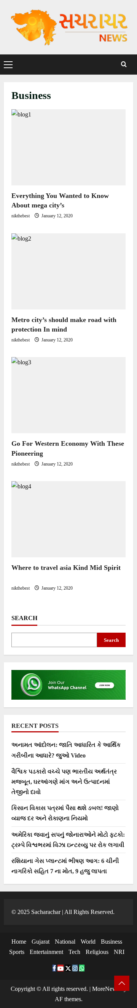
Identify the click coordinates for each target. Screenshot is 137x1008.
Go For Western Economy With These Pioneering (68, 395)
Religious (97, 952)
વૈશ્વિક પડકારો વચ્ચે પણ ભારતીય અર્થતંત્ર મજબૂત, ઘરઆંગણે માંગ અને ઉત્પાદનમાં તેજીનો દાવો (64, 781)
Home (18, 941)
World (88, 941)
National (65, 941)
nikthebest (21, 216)
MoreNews (105, 989)
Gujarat (40, 941)
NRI (119, 952)
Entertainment (46, 952)
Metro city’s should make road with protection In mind (68, 271)
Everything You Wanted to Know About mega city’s (68, 147)
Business (111, 941)
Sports (16, 952)
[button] (8, 64)
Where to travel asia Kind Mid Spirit (68, 519)
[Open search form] (124, 64)
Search (24, 618)
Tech (74, 952)
